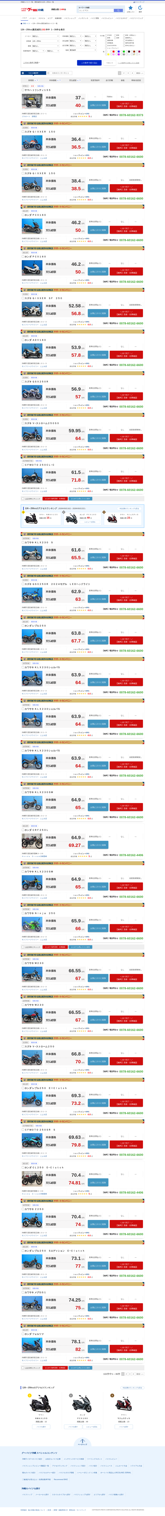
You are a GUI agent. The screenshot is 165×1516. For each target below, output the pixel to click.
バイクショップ (70, 18)
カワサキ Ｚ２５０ (34, 1209)
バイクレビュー (107, 18)
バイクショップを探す (82, 1495)
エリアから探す (99, 1495)
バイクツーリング (136, 18)
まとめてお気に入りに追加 (80, 499)
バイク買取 (95, 18)
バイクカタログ (121, 18)
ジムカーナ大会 (121, 1466)
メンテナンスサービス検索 (74, 1459)
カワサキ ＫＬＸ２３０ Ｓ (39, 542)
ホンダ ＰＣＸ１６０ (35, 215)
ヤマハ (25, 86)
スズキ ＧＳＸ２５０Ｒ (36, 381)
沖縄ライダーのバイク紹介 (32, 1459)
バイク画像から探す (116, 1495)
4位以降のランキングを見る (129, 508)
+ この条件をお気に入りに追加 (128, 63)
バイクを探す (41, 1427)
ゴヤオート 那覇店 (29, 116)
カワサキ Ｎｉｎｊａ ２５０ (40, 913)
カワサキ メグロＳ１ (35, 1292)
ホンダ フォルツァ (34, 1334)
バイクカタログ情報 (66, 1473)
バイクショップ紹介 (78, 1466)
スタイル (41, 18)
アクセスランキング (59, 1466)
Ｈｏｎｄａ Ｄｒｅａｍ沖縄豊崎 (34, 856)
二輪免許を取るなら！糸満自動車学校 (36, 1479)
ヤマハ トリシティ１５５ (38, 90)
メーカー (32, 18)
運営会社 (72, 1510)
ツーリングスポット (94, 1459)
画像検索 (58, 18)
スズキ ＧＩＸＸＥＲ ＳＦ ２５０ (43, 298)
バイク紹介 (93, 1466)
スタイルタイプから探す (61, 1495)
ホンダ (25, 211)
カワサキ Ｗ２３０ (34, 963)
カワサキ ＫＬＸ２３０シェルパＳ (42, 667)
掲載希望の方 (63, 1510)
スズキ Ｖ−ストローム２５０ (40, 1046)
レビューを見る (90, 522)
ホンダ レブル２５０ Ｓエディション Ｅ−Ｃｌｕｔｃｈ (55, 1250)
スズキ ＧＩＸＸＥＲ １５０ (40, 131)
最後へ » (139, 73)
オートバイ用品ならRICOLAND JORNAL (115, 1473)
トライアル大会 (136, 1466)
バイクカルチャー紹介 (47, 1473)
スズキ (25, 128)
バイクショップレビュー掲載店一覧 (35, 1466)
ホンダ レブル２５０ (35, 625)
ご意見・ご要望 (51, 1510)
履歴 (140, 12)
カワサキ (26, 538)
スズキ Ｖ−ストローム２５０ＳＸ (42, 423)
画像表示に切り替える (60, 73)
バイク (24, 18)
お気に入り (131, 12)
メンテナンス (83, 18)
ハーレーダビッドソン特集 (87, 1473)
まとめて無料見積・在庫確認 (55, 499)
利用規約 (24, 1510)
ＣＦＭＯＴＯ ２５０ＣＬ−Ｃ (40, 465)
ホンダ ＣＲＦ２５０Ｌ (36, 830)
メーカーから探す (42, 1495)
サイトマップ (139, 2)
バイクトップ (27, 1495)
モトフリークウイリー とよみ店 (34, 158)
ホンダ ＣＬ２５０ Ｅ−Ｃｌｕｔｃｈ (44, 1167)
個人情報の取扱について (36, 1510)
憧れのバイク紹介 (29, 1473)
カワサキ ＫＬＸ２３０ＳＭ (39, 792)
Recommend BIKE (61, 1479)
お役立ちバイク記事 (53, 1459)
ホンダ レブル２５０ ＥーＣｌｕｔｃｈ (46, 1088)
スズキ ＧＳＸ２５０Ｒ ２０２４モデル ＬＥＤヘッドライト (57, 584)
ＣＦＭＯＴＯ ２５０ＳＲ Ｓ (40, 1129)
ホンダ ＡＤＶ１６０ (35, 340)
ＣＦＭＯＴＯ (27, 461)
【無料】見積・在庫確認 (126, 105)
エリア (50, 18)
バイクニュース (106, 1466)
